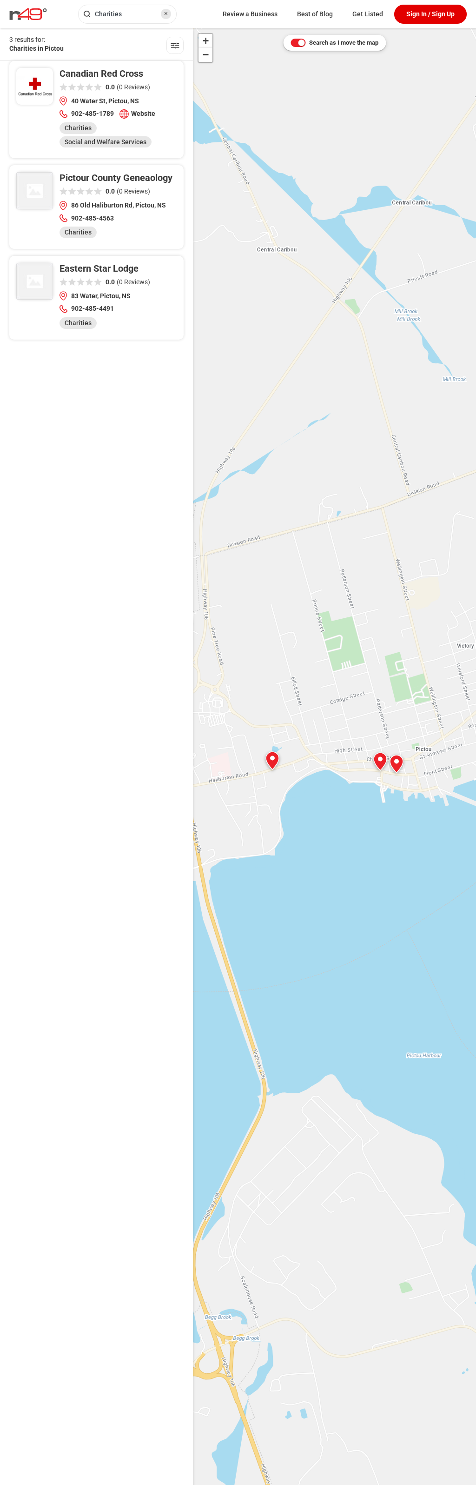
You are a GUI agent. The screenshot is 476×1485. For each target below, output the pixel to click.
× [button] (166, 13)
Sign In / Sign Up (430, 14)
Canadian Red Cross (101, 73)
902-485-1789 (92, 113)
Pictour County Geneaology (116, 177)
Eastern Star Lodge (99, 268)
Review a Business (250, 14)
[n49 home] (175, 47)
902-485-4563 (92, 218)
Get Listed (367, 14)
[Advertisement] (96, 412)
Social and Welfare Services (105, 142)
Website (143, 113)
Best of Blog (315, 14)
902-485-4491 (92, 308)
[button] (396, 764)
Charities (78, 128)
